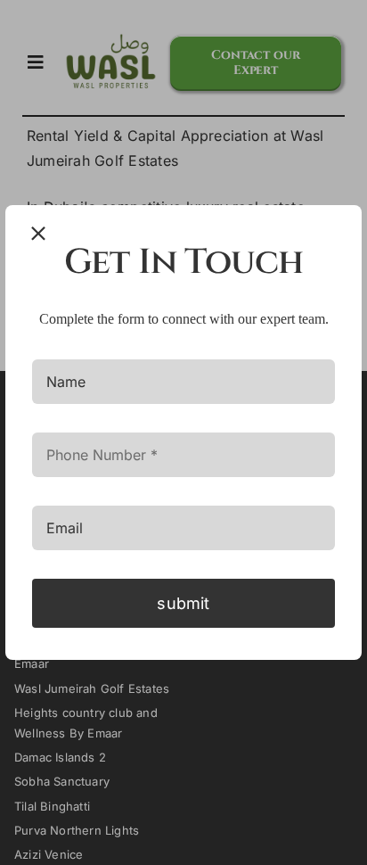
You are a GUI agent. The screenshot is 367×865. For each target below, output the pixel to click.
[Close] (38, 233)
